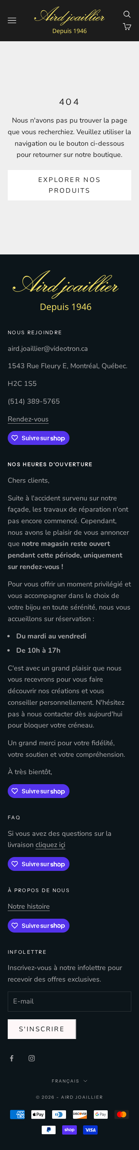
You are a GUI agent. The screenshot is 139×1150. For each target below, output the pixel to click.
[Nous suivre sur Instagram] (32, 1058)
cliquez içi (50, 844)
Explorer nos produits (69, 185)
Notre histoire (29, 906)
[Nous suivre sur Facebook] (11, 1058)
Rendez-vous (28, 419)
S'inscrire (42, 1029)
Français (66, 1081)
